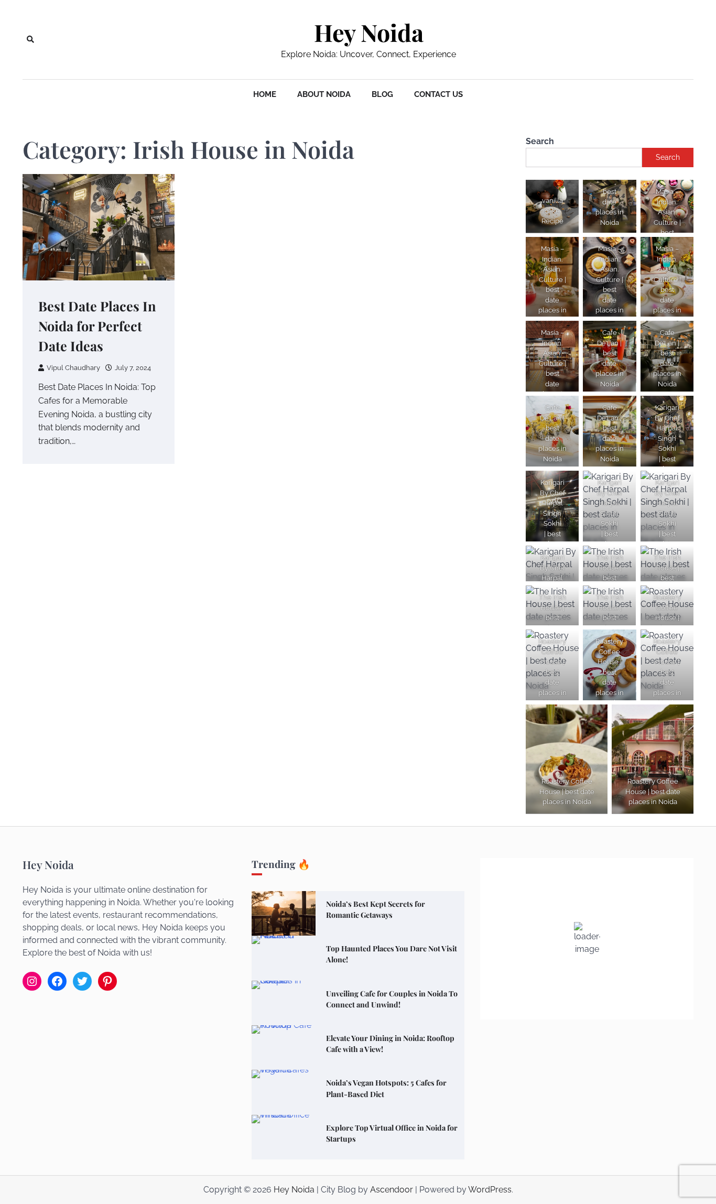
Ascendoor (391, 1190)
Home (264, 94)
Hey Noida (369, 32)
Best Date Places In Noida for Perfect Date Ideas (97, 325)
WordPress (490, 1190)
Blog (382, 94)
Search (540, 141)
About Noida (324, 94)
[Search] (30, 39)
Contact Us (438, 94)
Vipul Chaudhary (73, 368)
